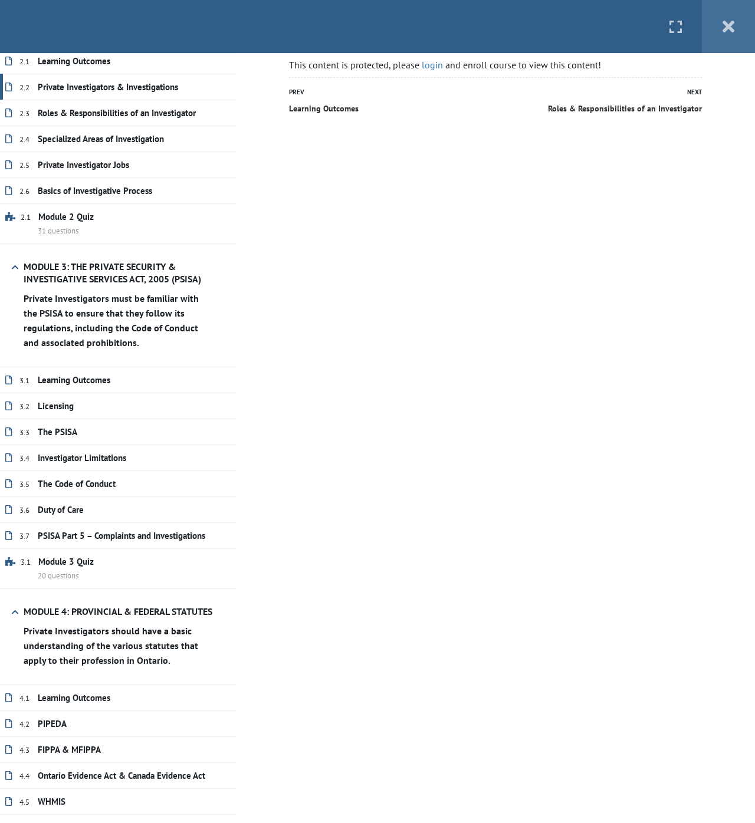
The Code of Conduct (77, 483)
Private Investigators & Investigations (108, 87)
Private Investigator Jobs (83, 164)
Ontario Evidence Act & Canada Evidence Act (121, 775)
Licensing (56, 406)
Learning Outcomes (74, 61)
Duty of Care (61, 509)
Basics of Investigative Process (95, 190)
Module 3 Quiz (66, 561)
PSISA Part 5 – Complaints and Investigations (121, 535)
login (432, 65)
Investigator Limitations (82, 457)
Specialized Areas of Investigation (101, 138)
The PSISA (57, 431)
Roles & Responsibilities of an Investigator (117, 112)
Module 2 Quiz (66, 216)
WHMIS (51, 801)
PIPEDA (52, 723)
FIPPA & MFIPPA (69, 749)
